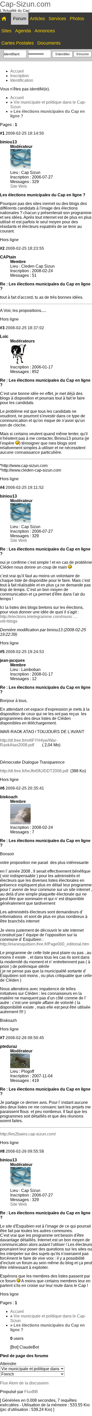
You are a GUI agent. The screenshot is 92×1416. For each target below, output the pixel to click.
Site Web (18, 186)
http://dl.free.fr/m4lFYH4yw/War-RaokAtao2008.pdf (28, 742)
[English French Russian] (32, 1374)
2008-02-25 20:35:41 (25, 788)
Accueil (17, 71)
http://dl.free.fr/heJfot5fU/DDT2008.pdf (34, 771)
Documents (49, 43)
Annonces (44, 30)
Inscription (19, 76)
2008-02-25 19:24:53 (25, 652)
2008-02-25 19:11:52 (25, 487)
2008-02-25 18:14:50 (25, 133)
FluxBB (31, 1392)
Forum (19, 18)
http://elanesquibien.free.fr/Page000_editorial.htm (44, 944)
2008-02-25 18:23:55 (25, 248)
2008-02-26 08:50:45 (25, 1038)
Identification (21, 80)
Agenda (23, 30)
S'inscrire (82, 54)
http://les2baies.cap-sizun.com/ (28, 1134)
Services (57, 18)
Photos (77, 18)
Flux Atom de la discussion (24, 1383)
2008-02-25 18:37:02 (25, 328)
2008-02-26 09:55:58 (25, 1151)
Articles (37, 18)
